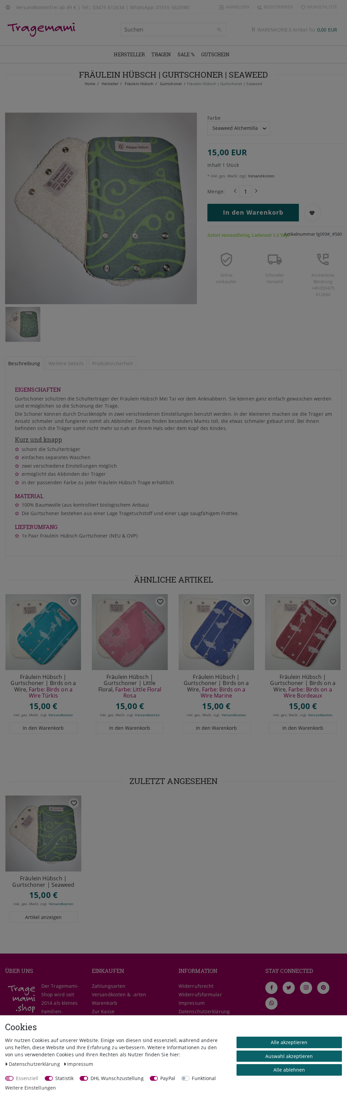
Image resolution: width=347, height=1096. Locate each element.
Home (90, 83)
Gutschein (215, 54)
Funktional (204, 1078)
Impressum (192, 1003)
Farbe (214, 118)
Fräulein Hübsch (139, 83)
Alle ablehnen (289, 1069)
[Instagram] (306, 988)
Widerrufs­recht (196, 986)
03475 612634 (108, 7)
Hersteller (129, 54)
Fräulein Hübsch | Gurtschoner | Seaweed (43, 881)
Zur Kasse (103, 1011)
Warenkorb (104, 1003)
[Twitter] (289, 988)
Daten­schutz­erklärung (204, 1011)
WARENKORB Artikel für (296, 29)
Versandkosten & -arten (119, 994)
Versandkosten (260, 175)
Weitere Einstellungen (30, 1087)
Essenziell (27, 1078)
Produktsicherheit (112, 363)
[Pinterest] (323, 988)
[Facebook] (271, 988)
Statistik (64, 1078)
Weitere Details (66, 363)
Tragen (161, 54)
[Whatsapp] (271, 1003)
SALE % (186, 54)
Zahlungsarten (108, 986)
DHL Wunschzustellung (117, 1078)
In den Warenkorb (253, 212)
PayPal (167, 1078)
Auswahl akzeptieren (289, 1056)
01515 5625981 (173, 7)
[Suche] (219, 30)
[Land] (9, 7)
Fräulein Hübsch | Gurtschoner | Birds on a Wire (43, 686)
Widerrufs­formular (200, 994)
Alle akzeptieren (289, 1042)
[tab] (24, 363)
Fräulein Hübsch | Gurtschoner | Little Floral (130, 686)
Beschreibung (24, 363)
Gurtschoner (170, 83)
